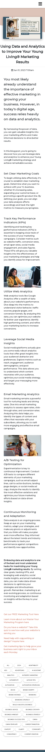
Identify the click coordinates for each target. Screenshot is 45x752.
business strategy (33, 714)
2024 (19, 665)
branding (32, 695)
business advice (12, 709)
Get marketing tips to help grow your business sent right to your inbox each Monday (22, 649)
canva (35, 719)
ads (5, 670)
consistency (11, 734)
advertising (19, 670)
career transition (32, 724)
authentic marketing (30, 675)
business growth (33, 709)
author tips (31, 680)
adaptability (33, 665)
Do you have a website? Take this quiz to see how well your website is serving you (22, 630)
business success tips (16, 719)
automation (9, 685)
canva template (12, 724)
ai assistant (36, 670)
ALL (8, 665)
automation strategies (31, 685)
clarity (21, 729)
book (13, 690)
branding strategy (22, 700)
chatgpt (7, 729)
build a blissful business (22, 705)
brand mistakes (15, 695)
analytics (10, 675)
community (36, 729)
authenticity (14, 680)
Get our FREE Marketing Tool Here (21, 614)
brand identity (28, 690)
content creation (31, 734)
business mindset (11, 714)
